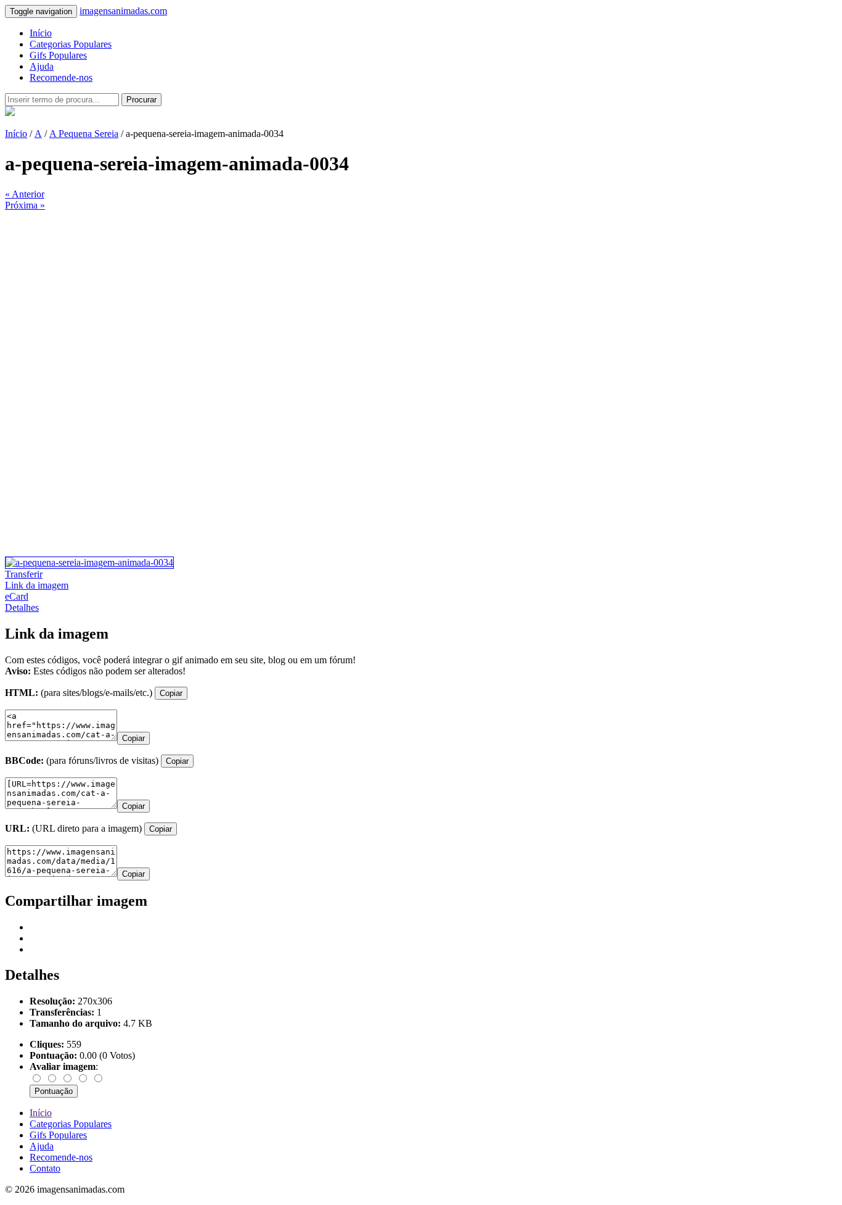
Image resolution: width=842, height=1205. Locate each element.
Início (41, 33)
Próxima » (25, 205)
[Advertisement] (375, 297)
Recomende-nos (61, 77)
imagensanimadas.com (123, 11)
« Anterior (24, 194)
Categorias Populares (71, 44)
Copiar (171, 693)
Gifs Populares (58, 55)
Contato (45, 1168)
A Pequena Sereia (83, 133)
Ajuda (42, 66)
